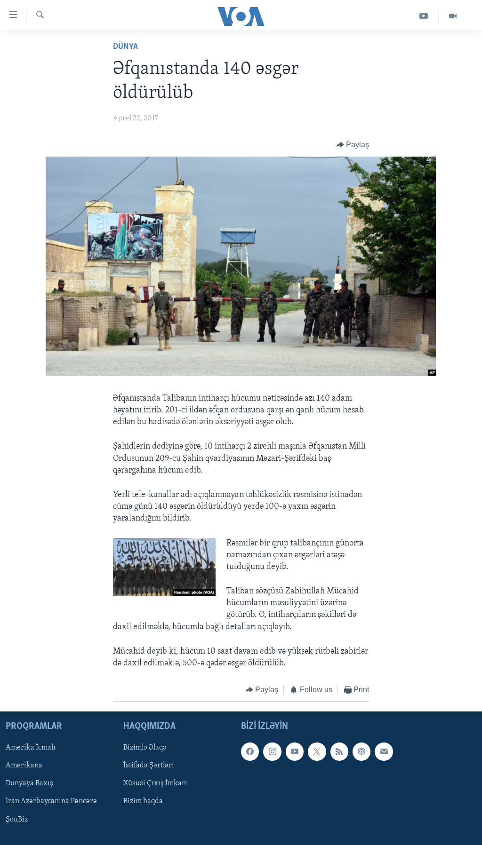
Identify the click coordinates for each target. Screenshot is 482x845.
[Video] (453, 16)
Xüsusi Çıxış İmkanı (155, 783)
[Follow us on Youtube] (295, 751)
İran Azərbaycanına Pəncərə (51, 801)
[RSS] (339, 751)
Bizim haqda (143, 801)
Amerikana (24, 765)
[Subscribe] (384, 751)
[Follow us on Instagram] (272, 751)
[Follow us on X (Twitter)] (317, 751)
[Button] (353, 145)
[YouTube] (424, 16)
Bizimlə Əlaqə (145, 747)
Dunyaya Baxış (29, 783)
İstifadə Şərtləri (148, 765)
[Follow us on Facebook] (250, 751)
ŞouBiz (17, 819)
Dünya (125, 47)
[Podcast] (361, 751)
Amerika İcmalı (31, 747)
